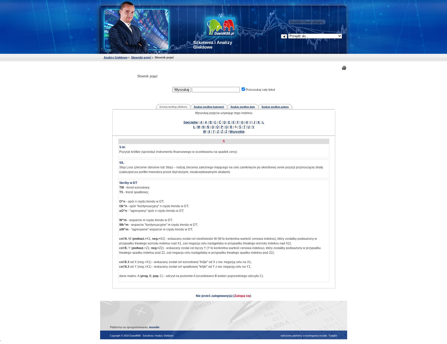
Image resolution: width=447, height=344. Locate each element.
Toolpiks (333, 335)
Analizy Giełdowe (116, 57)
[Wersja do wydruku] (344, 68)
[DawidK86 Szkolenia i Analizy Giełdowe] (222, 27)
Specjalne (190, 122)
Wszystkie (237, 131)
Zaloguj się (242, 296)
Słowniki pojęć (141, 57)
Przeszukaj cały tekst (260, 90)
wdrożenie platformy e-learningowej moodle (304, 335)
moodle (154, 327)
